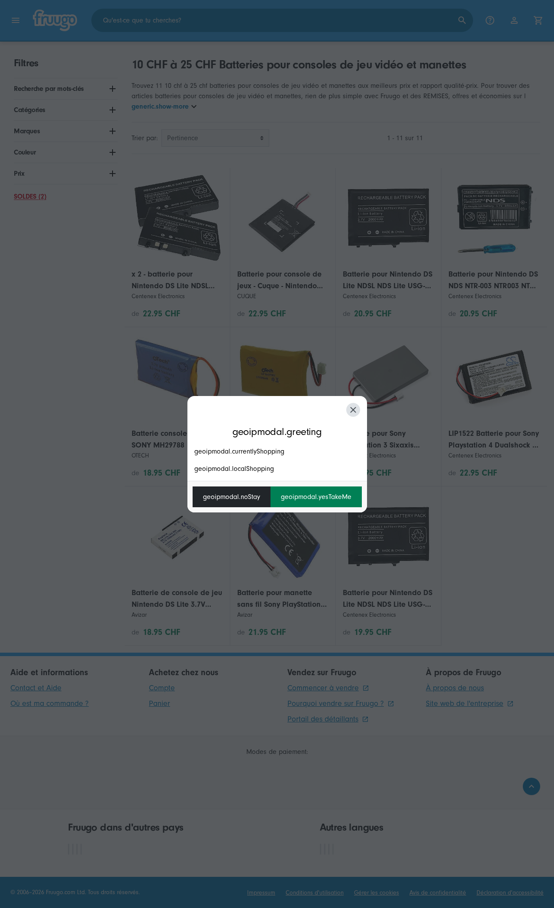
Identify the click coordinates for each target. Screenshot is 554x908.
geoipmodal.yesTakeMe (316, 497)
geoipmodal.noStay (231, 497)
